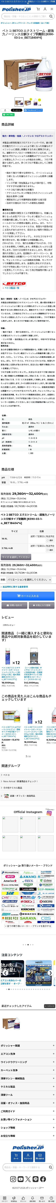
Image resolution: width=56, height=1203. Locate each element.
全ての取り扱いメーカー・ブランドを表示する (29, 926)
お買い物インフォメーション (16, 1119)
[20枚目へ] (49, 989)
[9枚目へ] (24, 989)
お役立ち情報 (8, 1135)
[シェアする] (5, 110)
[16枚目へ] (40, 989)
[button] (52, 9)
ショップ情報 (8, 1127)
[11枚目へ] (29, 989)
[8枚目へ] (22, 989)
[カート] (38, 9)
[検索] (51, 16)
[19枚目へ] (47, 989)
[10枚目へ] (26, 989)
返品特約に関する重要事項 (15, 586)
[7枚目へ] (20, 989)
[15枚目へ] (38, 989)
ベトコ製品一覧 (12, 288)
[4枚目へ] (13, 989)
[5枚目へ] (15, 989)
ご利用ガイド (8, 1111)
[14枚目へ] (35, 989)
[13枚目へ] (33, 989)
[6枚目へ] (18, 989)
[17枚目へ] (42, 989)
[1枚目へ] (6, 989)
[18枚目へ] (44, 989)
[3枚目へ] (11, 989)
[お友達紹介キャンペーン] (39, 973)
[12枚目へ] (31, 989)
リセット (50, 1006)
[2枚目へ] (9, 989)
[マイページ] (45, 9)
